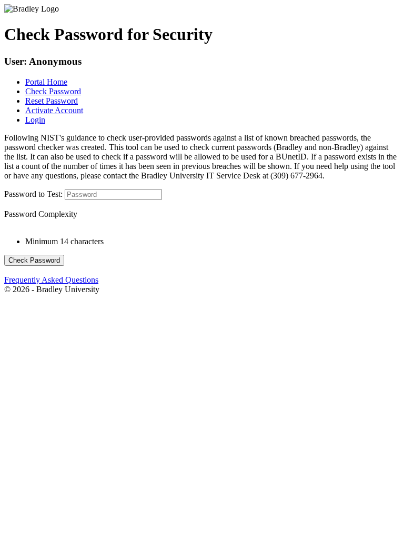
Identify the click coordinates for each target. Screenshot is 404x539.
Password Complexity (40, 213)
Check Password (53, 91)
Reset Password (51, 100)
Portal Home (46, 81)
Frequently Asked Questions (51, 279)
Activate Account (54, 110)
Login (35, 119)
